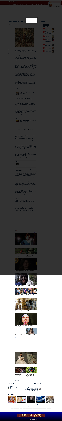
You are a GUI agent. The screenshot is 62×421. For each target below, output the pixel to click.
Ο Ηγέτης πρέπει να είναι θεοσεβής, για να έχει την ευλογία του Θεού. (40, 405)
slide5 (18, 380)
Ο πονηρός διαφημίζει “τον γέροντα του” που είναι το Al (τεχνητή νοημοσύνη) (50, 405)
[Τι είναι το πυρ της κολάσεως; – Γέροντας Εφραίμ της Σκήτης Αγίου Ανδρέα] (31, 399)
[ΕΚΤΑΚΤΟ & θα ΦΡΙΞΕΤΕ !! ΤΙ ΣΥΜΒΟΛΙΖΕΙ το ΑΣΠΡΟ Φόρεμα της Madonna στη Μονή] (21, 399)
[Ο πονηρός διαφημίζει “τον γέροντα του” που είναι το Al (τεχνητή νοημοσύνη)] (50, 399)
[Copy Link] (40, 383)
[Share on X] (38, 383)
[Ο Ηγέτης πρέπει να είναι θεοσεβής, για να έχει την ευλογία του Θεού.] (40, 399)
